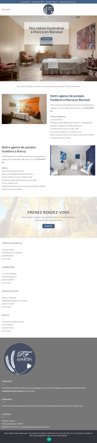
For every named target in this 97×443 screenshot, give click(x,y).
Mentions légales (51, 2)
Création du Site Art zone (67, 2)
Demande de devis (38, 2)
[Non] (94, 437)
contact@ (23, 427)
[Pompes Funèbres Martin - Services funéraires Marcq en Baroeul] (48, 9)
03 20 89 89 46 (12, 427)
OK (49, 439)
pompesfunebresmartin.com (38, 427)
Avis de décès (25, 2)
